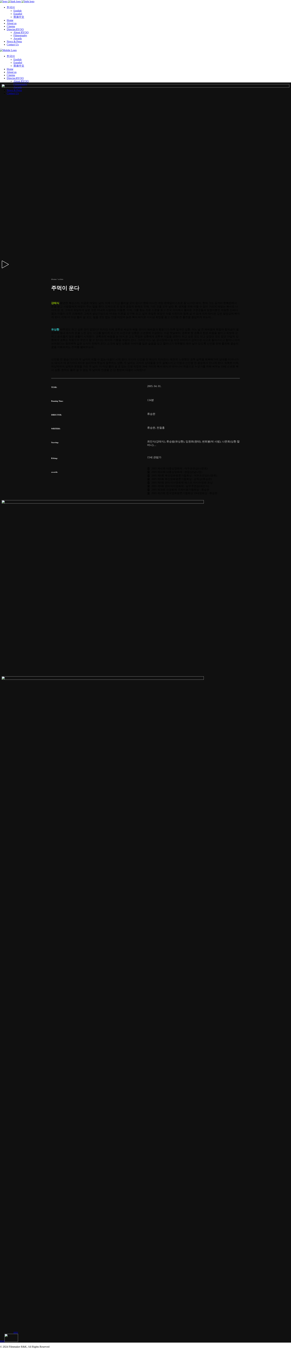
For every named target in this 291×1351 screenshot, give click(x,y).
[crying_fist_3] (103, 933)
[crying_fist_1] (103, 502)
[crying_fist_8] (93, 1178)
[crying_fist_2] (103, 678)
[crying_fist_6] (103, 1064)
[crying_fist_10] (103, 1321)
